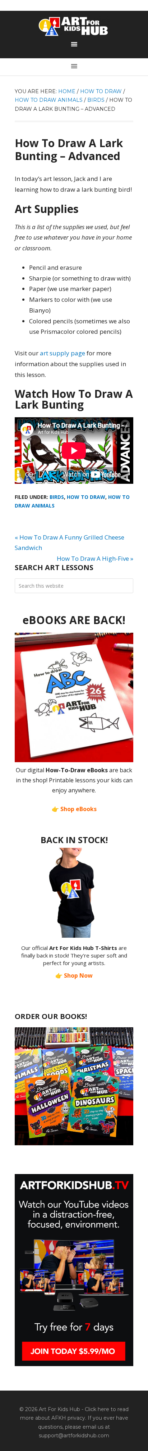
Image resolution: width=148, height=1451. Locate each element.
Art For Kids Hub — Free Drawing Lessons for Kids (74, 26)
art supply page (62, 353)
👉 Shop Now (74, 975)
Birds (57, 496)
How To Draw (86, 496)
